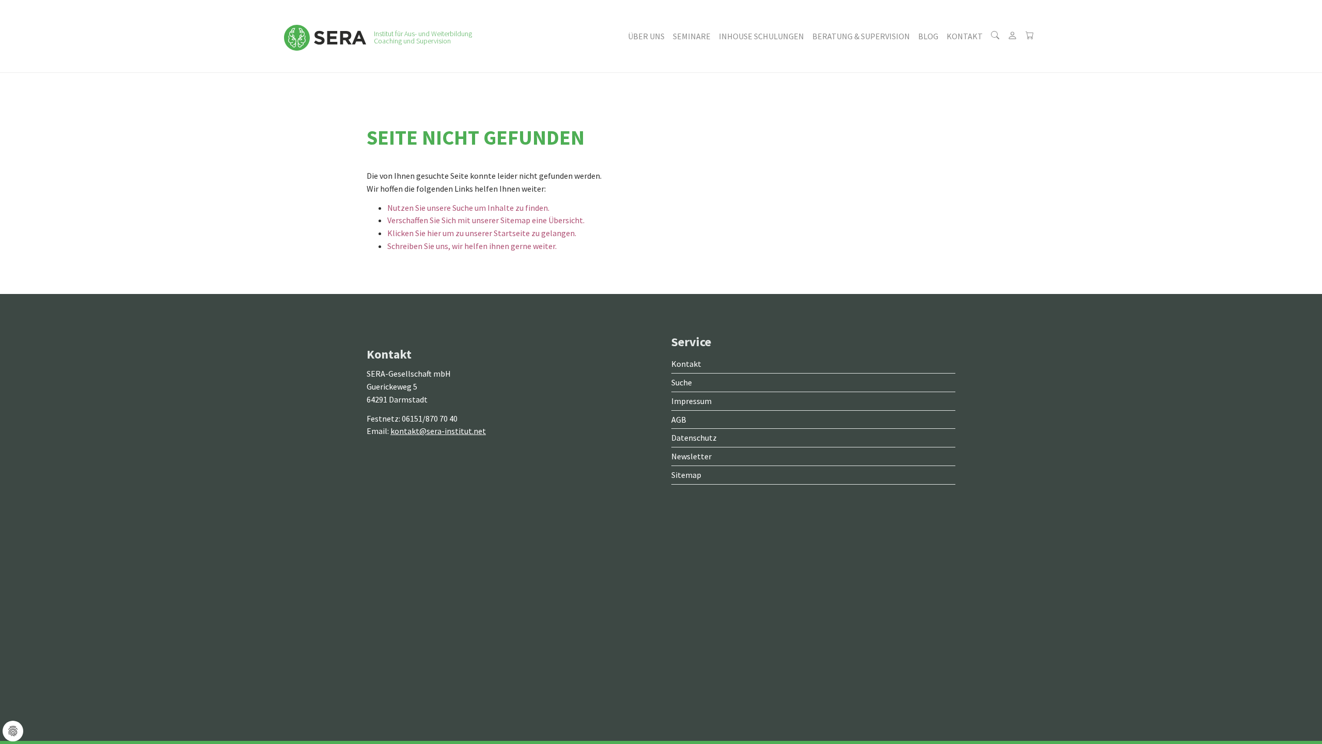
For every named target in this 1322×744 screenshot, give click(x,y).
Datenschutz (694, 437)
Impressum (691, 401)
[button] (646, 36)
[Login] (1012, 36)
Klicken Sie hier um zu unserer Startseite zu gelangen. (481, 233)
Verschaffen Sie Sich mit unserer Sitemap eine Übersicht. (486, 220)
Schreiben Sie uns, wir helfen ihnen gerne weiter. (472, 246)
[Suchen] (995, 36)
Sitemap (686, 475)
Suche (681, 382)
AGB (678, 419)
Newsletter (691, 456)
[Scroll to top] (1289, 711)
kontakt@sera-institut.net (438, 431)
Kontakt (686, 364)
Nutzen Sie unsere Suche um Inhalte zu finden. (468, 208)
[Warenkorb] (1029, 36)
